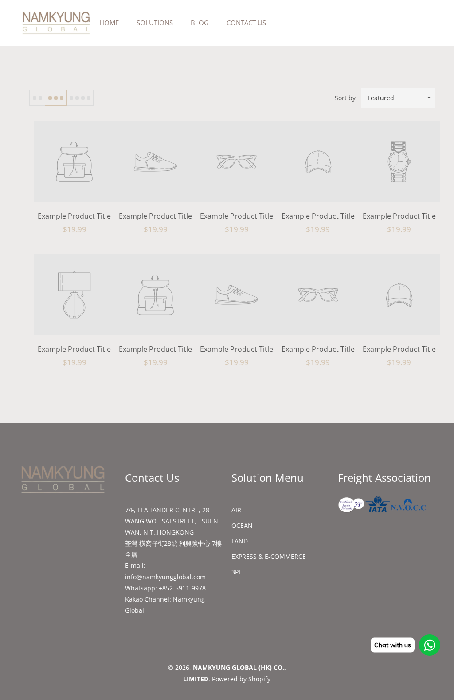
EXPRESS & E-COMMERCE (268, 556)
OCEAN (242, 525)
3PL (236, 572)
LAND (239, 541)
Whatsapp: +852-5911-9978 (165, 588)
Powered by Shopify (241, 679)
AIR (236, 510)
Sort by (345, 98)
